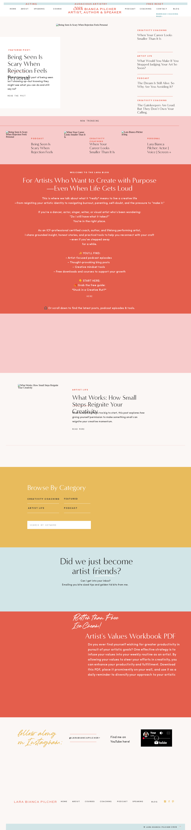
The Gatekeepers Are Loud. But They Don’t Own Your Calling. (156, 108)
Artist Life (144, 56)
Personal (153, 138)
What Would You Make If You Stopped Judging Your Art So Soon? (157, 64)
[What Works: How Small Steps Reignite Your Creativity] (40, 409)
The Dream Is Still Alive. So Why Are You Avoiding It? (155, 85)
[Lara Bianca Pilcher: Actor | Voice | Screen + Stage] (133, 144)
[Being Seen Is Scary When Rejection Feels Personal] (94, 70)
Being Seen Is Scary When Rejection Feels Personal (27, 67)
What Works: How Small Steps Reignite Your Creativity (104, 404)
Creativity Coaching (152, 30)
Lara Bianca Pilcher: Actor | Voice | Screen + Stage (159, 150)
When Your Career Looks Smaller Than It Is (154, 37)
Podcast (143, 78)
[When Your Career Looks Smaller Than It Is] (75, 144)
